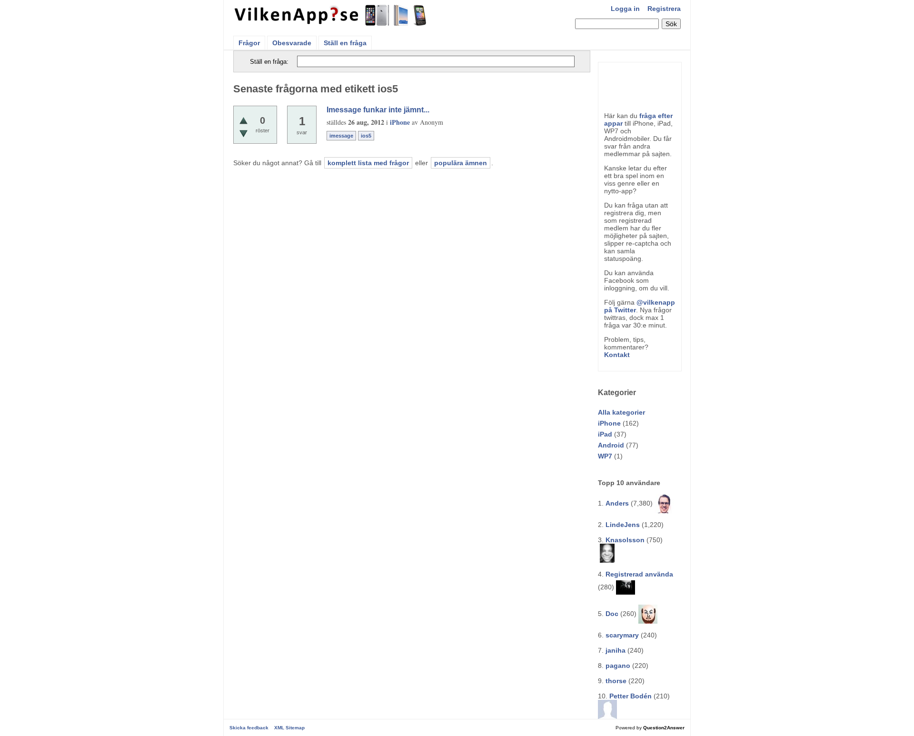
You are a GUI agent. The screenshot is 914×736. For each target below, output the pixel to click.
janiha (616, 650)
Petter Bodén (630, 696)
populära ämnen (460, 163)
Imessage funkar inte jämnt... (378, 110)
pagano (618, 665)
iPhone (609, 423)
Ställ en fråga (345, 43)
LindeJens (623, 524)
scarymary (622, 635)
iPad (605, 434)
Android (611, 445)
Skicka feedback (248, 727)
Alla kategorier (621, 412)
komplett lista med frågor (368, 163)
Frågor (249, 43)
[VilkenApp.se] (331, 23)
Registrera (664, 8)
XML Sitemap (289, 727)
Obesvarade (291, 43)
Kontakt (617, 354)
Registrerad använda (639, 574)
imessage (341, 136)
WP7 (605, 456)
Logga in (625, 8)
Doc (612, 613)
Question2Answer (664, 727)
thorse (616, 681)
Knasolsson (625, 540)
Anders (617, 503)
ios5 (366, 136)
